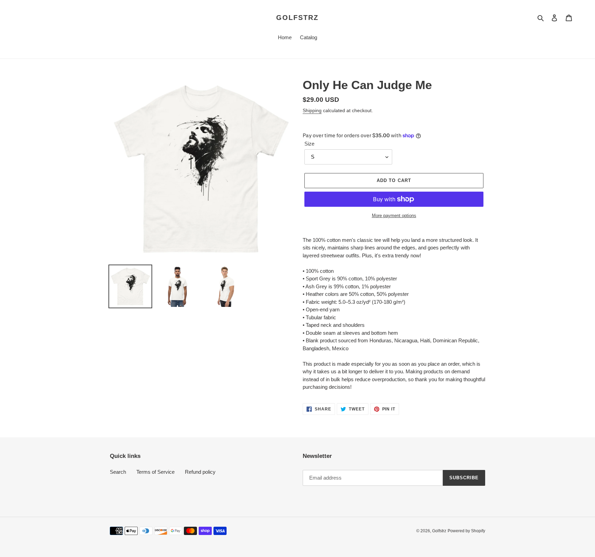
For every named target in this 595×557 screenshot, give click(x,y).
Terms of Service (155, 472)
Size (309, 144)
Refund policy (200, 472)
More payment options (394, 215)
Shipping (312, 110)
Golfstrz (297, 17)
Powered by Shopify (466, 530)
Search (118, 472)
